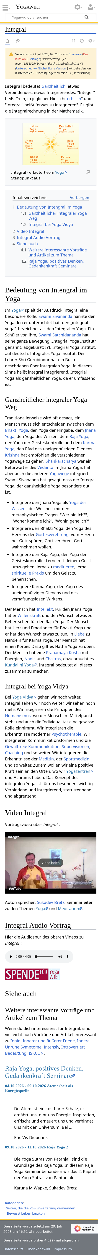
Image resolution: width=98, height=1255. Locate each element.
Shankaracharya (61, 461)
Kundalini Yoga (19, 665)
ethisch (74, 98)
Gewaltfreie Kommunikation (32, 746)
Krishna (12, 455)
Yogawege (59, 473)
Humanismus (18, 715)
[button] (50, 863)
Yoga (59, 172)
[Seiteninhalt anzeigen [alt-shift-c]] (7, 41)
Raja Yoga (79, 436)
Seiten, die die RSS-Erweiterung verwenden (40, 1208)
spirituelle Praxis (28, 573)
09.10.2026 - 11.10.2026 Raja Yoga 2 (36, 1147)
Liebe (79, 634)
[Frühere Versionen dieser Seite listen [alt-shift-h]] (82, 41)
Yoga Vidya (22, 697)
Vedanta (45, 467)
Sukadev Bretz (50, 902)
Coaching (14, 752)
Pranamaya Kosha (63, 652)
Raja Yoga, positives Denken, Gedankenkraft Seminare (44, 1072)
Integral (14, 837)
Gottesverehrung (52, 534)
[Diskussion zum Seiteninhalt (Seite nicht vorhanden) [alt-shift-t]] (17, 41)
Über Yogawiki (38, 1249)
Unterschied (24, 68)
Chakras (53, 658)
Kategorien (14, 1202)
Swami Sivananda (55, 316)
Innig (15, 1040)
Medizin (46, 759)
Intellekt (45, 609)
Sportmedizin (76, 759)
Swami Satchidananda (60, 335)
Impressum (63, 1249)
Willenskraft (29, 615)
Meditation (68, 908)
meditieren (63, 567)
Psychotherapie (66, 734)
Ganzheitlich (53, 86)
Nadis (30, 658)
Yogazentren (78, 771)
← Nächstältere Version (50, 68)
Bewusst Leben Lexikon (26, 1213)
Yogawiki (27, 6)
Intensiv (51, 1047)
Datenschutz (13, 1249)
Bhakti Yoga (16, 430)
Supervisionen (75, 746)
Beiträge (34, 59)
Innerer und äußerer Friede (49, 1040)
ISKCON (36, 1053)
